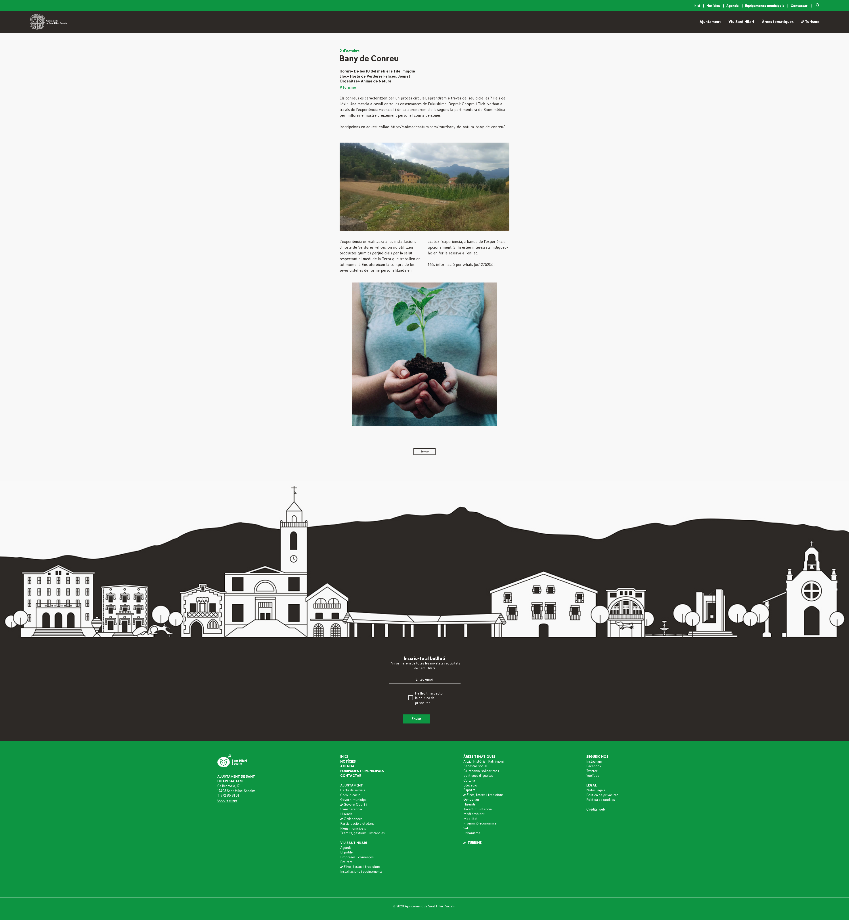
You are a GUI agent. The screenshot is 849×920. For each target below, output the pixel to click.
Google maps (227, 800)
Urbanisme (471, 833)
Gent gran (471, 799)
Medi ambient (474, 814)
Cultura (469, 780)
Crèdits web (595, 809)
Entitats (346, 862)
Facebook (593, 766)
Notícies (713, 6)
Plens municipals (353, 828)
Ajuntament (710, 22)
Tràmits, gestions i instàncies (362, 833)
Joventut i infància (477, 809)
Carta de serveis (352, 790)
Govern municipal (353, 800)
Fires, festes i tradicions (362, 866)
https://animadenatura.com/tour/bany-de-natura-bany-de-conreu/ (448, 127)
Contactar (800, 6)
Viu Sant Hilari (741, 22)
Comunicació (350, 795)
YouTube (592, 775)
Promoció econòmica (480, 823)
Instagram (594, 761)
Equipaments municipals (765, 6)
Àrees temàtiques (778, 22)
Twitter (592, 771)
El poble (346, 852)
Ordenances (353, 819)
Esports (469, 790)
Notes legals (595, 790)
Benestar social (475, 766)
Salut (467, 828)
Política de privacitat (602, 795)
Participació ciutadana (357, 823)
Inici (697, 6)
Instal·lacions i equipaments (361, 871)
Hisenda (346, 814)
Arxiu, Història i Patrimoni (483, 761)
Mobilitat (470, 819)
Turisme (812, 22)
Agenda (733, 6)
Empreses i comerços (357, 857)
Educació (470, 785)
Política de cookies (600, 800)
